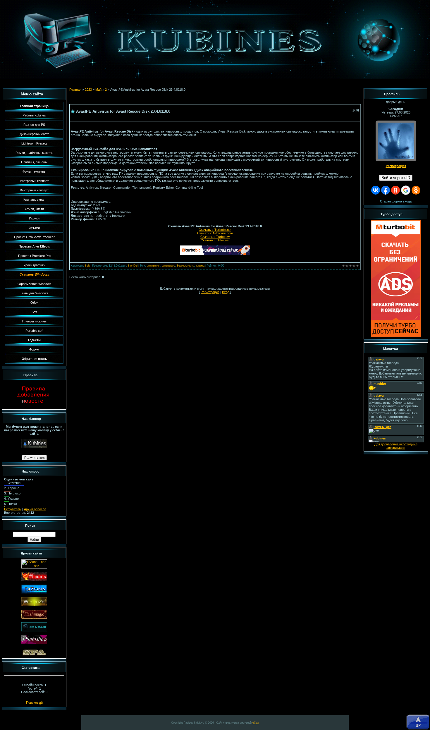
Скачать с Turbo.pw (215, 236)
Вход (225, 292)
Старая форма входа (396, 201)
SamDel (132, 265)
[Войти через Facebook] (385, 190)
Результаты (12, 509)
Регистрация (210, 292)
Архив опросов (35, 509)
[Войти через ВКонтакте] (375, 190)
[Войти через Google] (405, 190)
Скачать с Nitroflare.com (215, 233)
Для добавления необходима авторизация (395, 445)
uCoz (255, 722)
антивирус (168, 265)
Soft (87, 265)
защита (200, 265)
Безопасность (185, 265)
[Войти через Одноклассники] (416, 190)
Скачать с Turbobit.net (215, 229)
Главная (75, 89)
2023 (88, 89)
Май (98, 89)
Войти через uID (395, 178)
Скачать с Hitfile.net (215, 240)
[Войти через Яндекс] (395, 190)
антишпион (153, 265)
